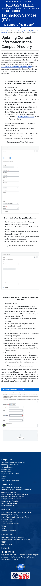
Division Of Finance (6, 31)
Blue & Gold (26, 8)
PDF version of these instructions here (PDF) (16, 67)
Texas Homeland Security (10, 524)
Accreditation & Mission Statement (13, 462)
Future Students (7, 8)
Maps (3, 478)
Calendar (18, 8)
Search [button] (34, 8)
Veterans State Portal (8, 531)
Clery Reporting (6, 469)
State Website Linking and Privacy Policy (15, 517)
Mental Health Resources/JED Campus (14, 494)
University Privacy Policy (9, 515)
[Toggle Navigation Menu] (20, 27)
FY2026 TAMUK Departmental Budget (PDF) (16, 512)
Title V (3, 526)
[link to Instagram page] (9, 552)
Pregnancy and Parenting (9, 501)
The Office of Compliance (10, 481)
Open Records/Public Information (12, 496)
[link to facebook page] (2, 552)
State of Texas (6, 521)
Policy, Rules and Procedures (11, 499)
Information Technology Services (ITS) (21, 31)
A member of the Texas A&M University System (17, 557)
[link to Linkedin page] (12, 552)
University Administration (9, 465)
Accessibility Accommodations (11, 487)
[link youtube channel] (6, 552)
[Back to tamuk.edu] (19, 3)
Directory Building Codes (26, 117)
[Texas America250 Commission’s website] (20, 575)
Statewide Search (7, 519)
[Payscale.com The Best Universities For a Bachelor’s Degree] (20, 567)
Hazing (3, 476)
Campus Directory (7, 467)
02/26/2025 (15, 559)
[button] (38, 8)
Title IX (3, 528)
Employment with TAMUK (10, 474)
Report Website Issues (9, 503)
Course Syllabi (6, 471)
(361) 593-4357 (6, 544)
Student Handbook (7, 506)
